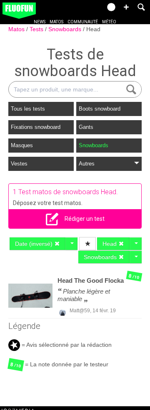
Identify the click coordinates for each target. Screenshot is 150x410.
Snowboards (65, 29)
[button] (126, 7)
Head (93, 29)
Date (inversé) (34, 243)
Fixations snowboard (35, 127)
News (39, 22)
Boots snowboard (99, 109)
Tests (37, 29)
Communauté (83, 22)
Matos (56, 22)
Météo (109, 22)
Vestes (19, 164)
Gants (86, 127)
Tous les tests (28, 109)
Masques (22, 145)
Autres (87, 164)
